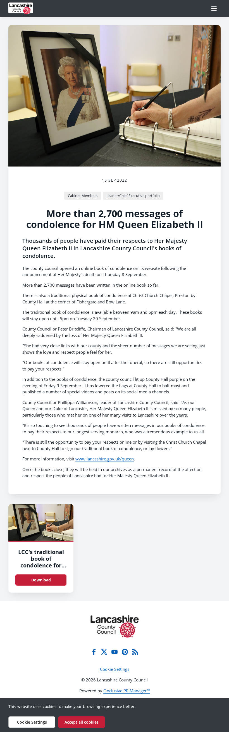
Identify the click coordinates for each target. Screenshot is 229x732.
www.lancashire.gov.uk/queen (104, 459)
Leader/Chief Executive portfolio (133, 195)
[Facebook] (94, 652)
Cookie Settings (114, 669)
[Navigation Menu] (214, 8)
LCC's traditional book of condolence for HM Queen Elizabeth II (41, 565)
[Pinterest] (125, 652)
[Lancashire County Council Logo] (114, 626)
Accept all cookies (82, 722)
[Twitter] (104, 652)
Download (41, 580)
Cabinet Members (82, 195)
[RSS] (135, 652)
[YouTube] (114, 652)
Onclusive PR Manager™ (126, 690)
